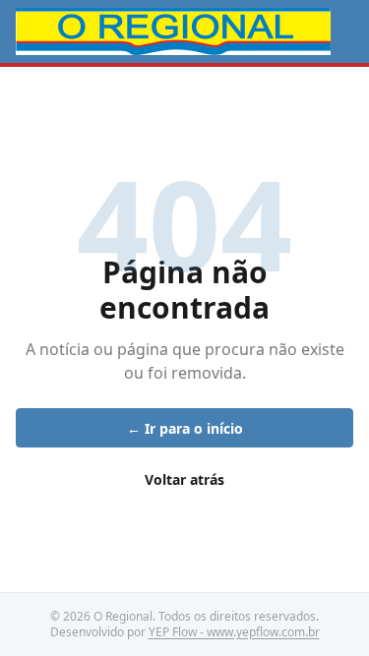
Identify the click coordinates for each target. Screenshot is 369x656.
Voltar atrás (184, 479)
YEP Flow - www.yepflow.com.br (234, 632)
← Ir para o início (185, 428)
